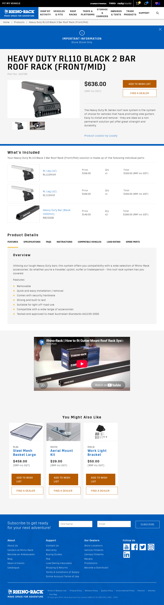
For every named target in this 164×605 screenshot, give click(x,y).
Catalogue (13, 567)
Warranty (51, 550)
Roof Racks (73, 13)
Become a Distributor (96, 567)
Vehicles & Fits (59, 13)
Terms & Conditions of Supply (62, 572)
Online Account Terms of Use (62, 576)
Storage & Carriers (102, 13)
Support (144, 13)
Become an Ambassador (21, 554)
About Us (13, 545)
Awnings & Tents (116, 13)
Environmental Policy (125, 591)
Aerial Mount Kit (61, 453)
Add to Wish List (140, 83)
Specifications (32, 242)
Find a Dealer (139, 93)
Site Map (53, 595)
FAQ (48, 559)
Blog (10, 559)
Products (19, 22)
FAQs (48, 242)
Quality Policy (107, 591)
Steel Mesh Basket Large (24, 453)
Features (13, 242)
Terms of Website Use (57, 591)
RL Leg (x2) (50, 170)
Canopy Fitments (94, 554)
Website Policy (91, 591)
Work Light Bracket (97, 453)
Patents (141, 591)
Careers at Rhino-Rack (20, 550)
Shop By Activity (45, 13)
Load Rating (113, 242)
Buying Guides (54, 554)
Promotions (90, 563)
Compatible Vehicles (89, 242)
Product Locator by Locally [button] (101, 135)
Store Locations (93, 545)
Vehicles (151, 591)
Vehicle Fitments (93, 550)
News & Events (16, 563)
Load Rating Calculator (59, 563)
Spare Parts (133, 242)
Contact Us (52, 545)
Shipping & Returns (57, 567)
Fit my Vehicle (11, 3)
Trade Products (130, 13)
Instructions (64, 242)
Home (6, 22)
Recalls (88, 559)
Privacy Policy (76, 591)
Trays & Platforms (88, 13)
